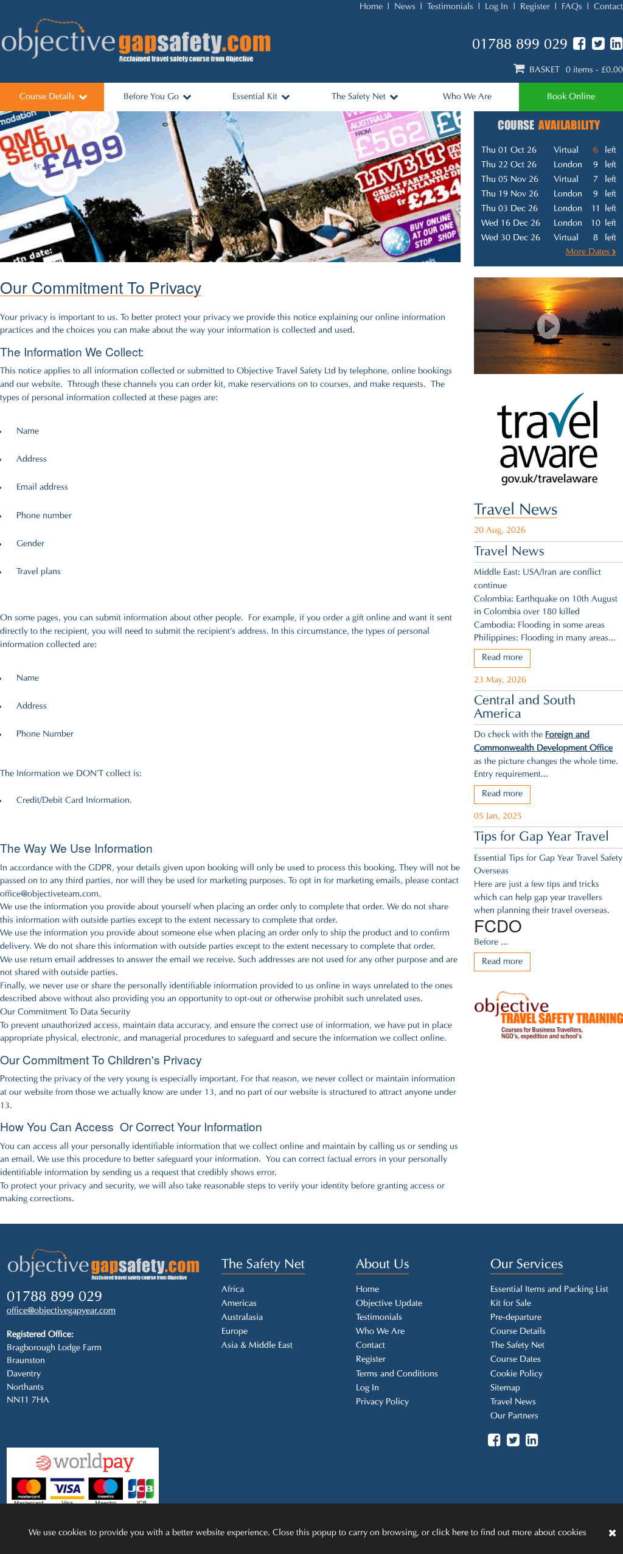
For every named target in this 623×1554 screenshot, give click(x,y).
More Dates (589, 252)
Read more (502, 657)
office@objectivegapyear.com (61, 1311)
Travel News (515, 510)
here (460, 1533)
